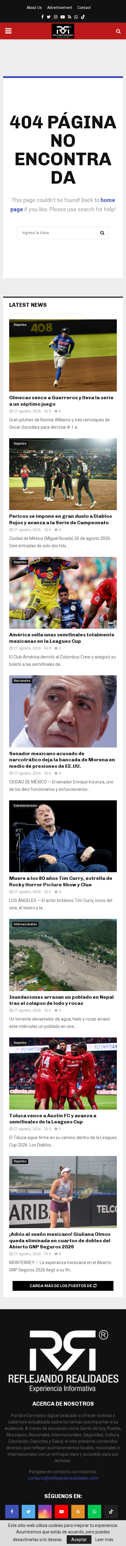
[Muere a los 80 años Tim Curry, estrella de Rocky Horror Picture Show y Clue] (63, 836)
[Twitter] (28, 1511)
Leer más (104, 1539)
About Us (34, 8)
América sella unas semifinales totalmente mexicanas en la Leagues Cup (61, 638)
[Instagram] (45, 1511)
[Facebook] (12, 1511)
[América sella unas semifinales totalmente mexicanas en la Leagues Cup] (63, 593)
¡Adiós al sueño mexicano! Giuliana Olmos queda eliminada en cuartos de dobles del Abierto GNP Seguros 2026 (59, 1240)
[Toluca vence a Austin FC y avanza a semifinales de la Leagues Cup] (63, 1073)
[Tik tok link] (83, 16)
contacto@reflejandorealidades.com (63, 1478)
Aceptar (79, 1539)
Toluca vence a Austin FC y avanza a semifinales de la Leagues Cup (52, 1119)
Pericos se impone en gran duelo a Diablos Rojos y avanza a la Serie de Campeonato (60, 519)
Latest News (28, 305)
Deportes (20, 324)
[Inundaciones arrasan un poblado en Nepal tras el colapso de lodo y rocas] (63, 955)
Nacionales (22, 680)
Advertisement (59, 8)
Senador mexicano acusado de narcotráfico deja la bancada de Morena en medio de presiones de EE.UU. (62, 760)
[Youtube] (61, 1511)
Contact (84, 8)
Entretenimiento (25, 805)
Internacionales (25, 924)
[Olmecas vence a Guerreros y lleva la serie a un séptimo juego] (63, 355)
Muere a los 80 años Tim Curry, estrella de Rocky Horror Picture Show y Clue (60, 881)
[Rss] (78, 1511)
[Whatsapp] (94, 1511)
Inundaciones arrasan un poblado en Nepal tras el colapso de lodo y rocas (61, 1000)
